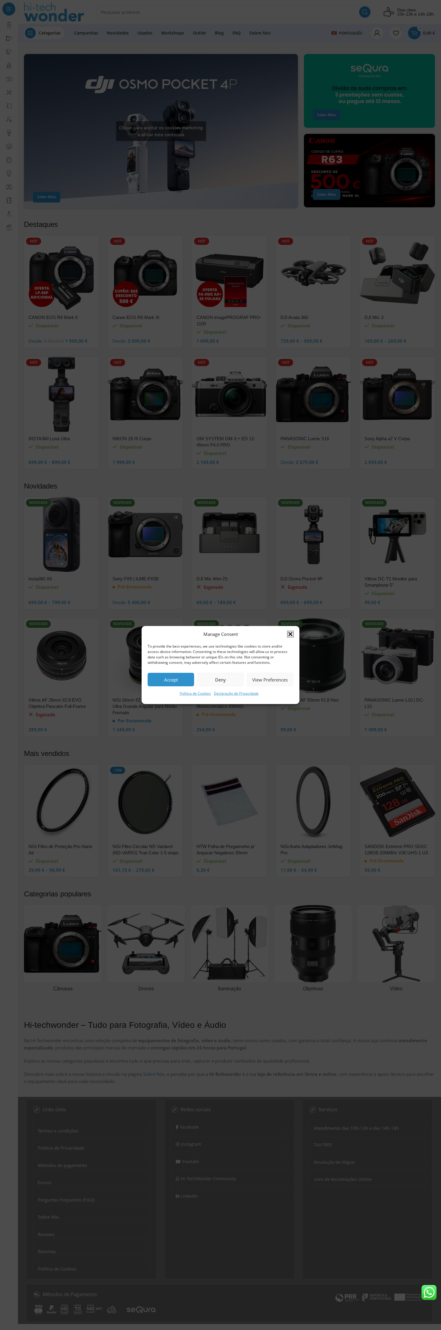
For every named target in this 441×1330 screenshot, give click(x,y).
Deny (220, 680)
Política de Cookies (195, 693)
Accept (171, 680)
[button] (290, 634)
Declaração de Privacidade (236, 693)
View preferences (270, 680)
